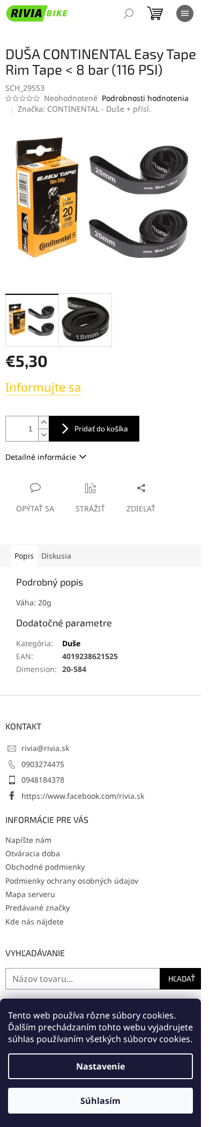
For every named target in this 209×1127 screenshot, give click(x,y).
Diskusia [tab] (56, 556)
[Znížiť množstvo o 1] (43, 435)
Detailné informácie (40, 457)
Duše (71, 643)
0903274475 (42, 764)
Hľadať (181, 978)
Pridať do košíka (101, 428)
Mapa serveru (30, 894)
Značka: (84, 109)
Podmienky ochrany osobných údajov (71, 881)
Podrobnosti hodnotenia (145, 98)
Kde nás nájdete (34, 921)
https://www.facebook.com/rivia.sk (82, 796)
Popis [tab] (24, 556)
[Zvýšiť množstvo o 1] (43, 422)
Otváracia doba (32, 853)
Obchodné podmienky (45, 867)
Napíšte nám (28, 840)
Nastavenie (100, 1066)
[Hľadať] (128, 13)
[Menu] (185, 13)
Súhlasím (100, 1101)
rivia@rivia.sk (45, 748)
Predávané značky (37, 907)
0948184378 (42, 780)
